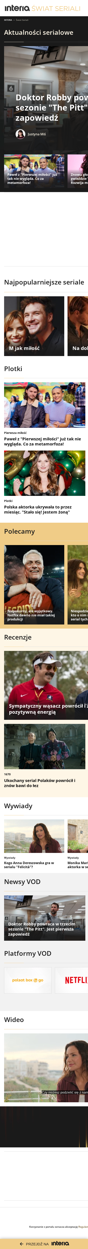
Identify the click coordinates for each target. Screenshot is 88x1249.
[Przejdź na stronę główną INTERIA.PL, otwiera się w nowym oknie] (17, 8)
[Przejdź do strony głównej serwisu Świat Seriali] (56, 8)
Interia (8, 19)
